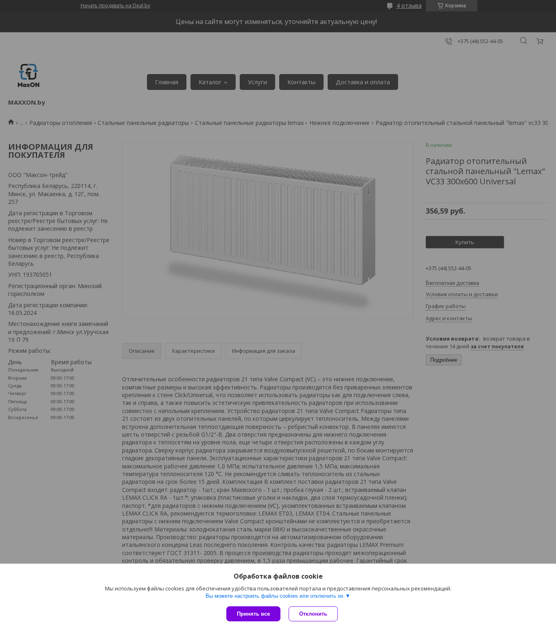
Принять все (253, 614)
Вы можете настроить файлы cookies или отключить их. (275, 596)
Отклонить (313, 614)
